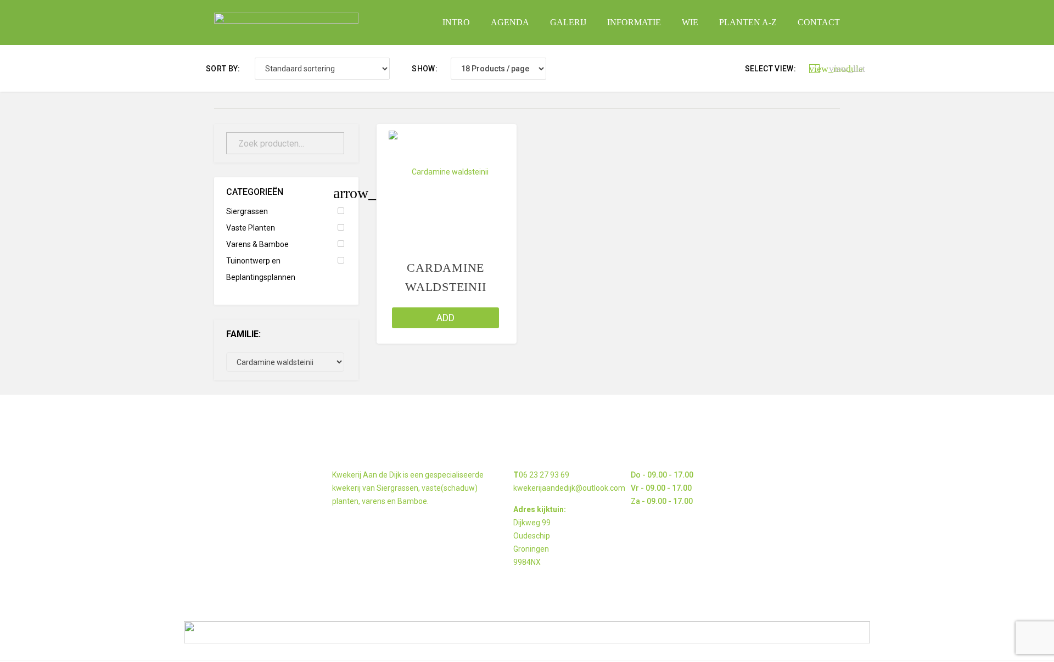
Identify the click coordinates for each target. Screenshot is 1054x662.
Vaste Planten (250, 227)
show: (425, 68)
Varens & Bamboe (257, 244)
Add (445, 317)
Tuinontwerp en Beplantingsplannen (260, 269)
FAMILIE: (243, 334)
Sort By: (223, 68)
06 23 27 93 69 (544, 474)
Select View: (770, 68)
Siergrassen (247, 211)
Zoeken (329, 143)
